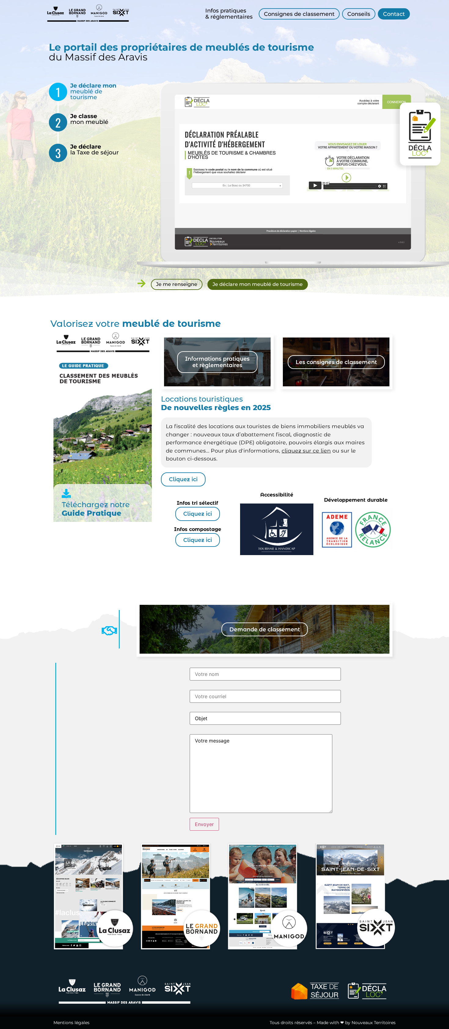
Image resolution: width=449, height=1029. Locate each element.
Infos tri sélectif (197, 503)
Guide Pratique (91, 513)
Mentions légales (71, 1022)
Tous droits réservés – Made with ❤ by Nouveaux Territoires (333, 1022)
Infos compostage (197, 529)
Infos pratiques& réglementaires (229, 13)
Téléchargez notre (96, 504)
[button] (264, 630)
